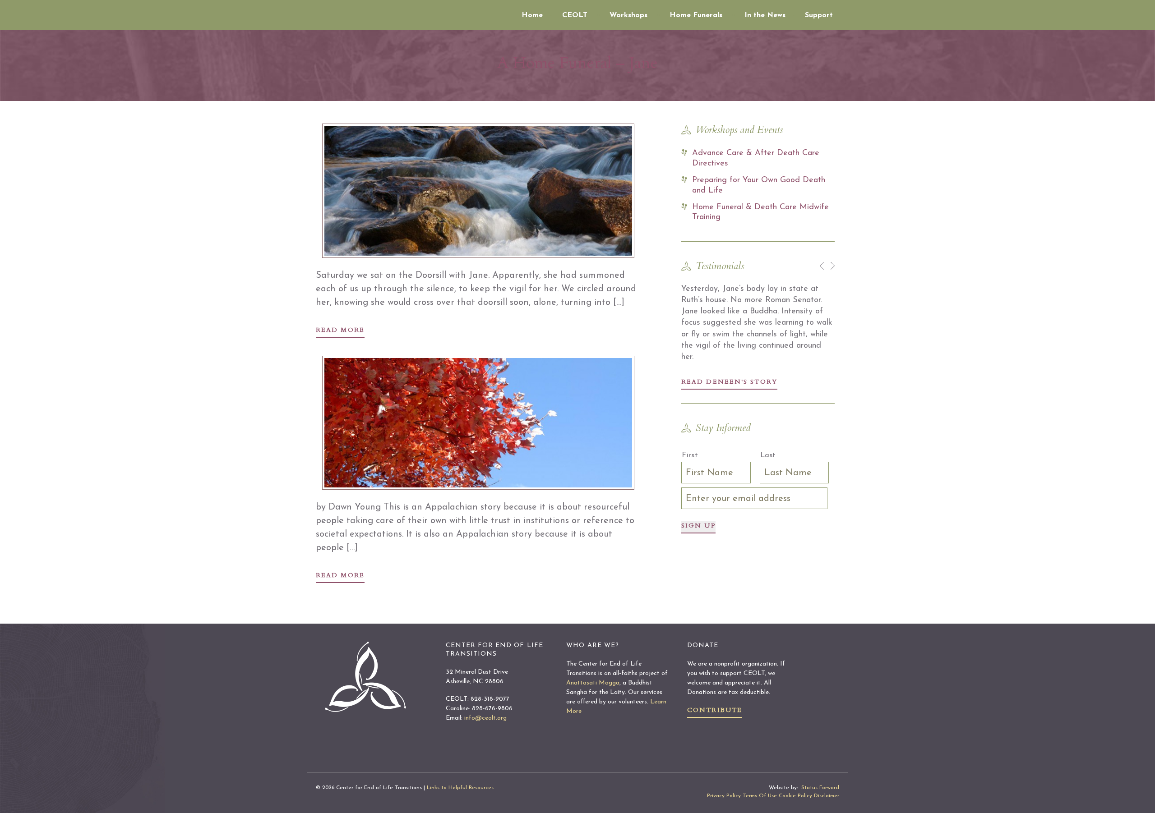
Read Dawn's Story (725, 381)
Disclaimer (826, 796)
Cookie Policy (795, 796)
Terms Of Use (760, 796)
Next (833, 266)
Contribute (714, 710)
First (690, 455)
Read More (340, 330)
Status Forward (820, 787)
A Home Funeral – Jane (577, 63)
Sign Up (698, 525)
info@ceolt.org (485, 718)
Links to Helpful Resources (460, 787)
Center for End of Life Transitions (394, 13)
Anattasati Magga (592, 683)
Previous (822, 266)
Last (768, 455)
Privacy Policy (724, 796)
